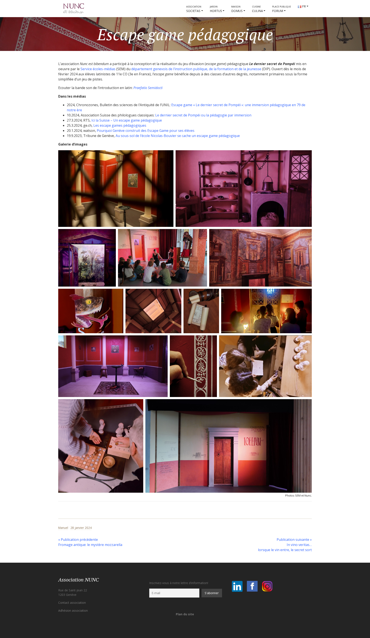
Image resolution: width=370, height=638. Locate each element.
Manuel (63, 528)
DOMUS (237, 9)
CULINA (257, 9)
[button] (115, 188)
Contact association (72, 603)
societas (193, 9)
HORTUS (216, 9)
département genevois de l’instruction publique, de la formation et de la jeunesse (196, 69)
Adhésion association (73, 610)
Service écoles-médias (98, 69)
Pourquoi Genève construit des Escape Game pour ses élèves (145, 130)
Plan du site (185, 614)
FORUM (281, 9)
